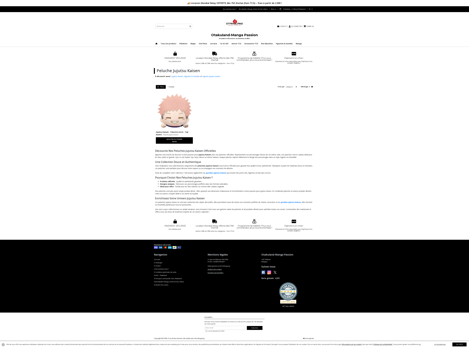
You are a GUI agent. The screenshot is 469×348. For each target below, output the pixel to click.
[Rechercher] (190, 26)
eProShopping (199, 338)
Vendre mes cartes (161, 285)
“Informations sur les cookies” (351, 344)
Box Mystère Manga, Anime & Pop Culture (169, 282)
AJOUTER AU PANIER (174, 140)
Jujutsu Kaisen (177, 76)
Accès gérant (309, 338)
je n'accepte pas (440, 344)
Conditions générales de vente (165, 272)
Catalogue (158, 263)
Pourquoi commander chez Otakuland (168, 278)
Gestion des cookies (215, 269)
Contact (158, 266)
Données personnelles (215, 273)
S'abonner (254, 328)
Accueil (157, 259)
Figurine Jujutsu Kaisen (211, 76)
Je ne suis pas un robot (216, 331)
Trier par (281, 87)
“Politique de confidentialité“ (383, 344)
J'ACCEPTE (459, 344)
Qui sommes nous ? (162, 269)
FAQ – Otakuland (161, 275)
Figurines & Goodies (192, 76)
